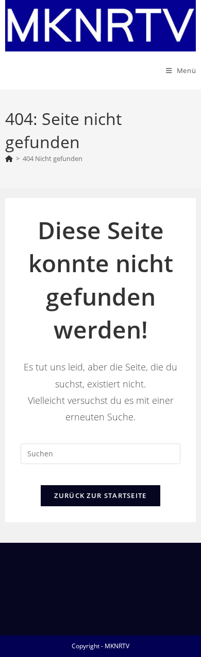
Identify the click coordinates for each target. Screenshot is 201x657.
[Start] (9, 158)
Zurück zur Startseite (100, 495)
